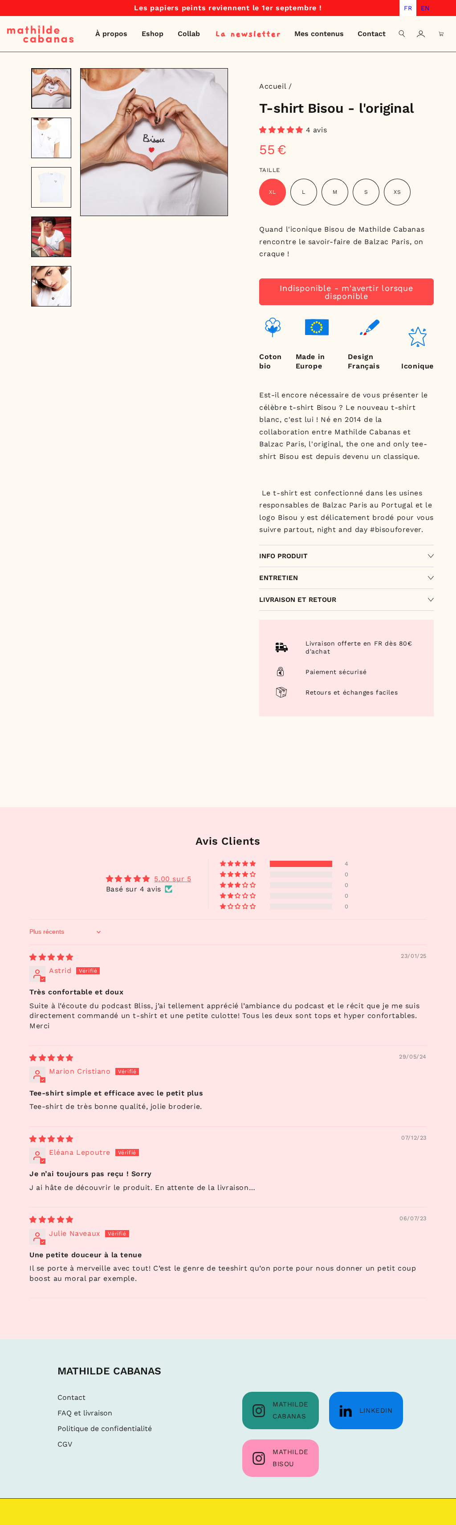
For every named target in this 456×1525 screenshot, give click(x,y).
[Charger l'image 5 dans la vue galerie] (51, 286)
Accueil (272, 86)
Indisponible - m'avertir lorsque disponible (346, 292)
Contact (71, 1397)
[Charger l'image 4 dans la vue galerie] (51, 237)
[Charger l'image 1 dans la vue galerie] (51, 88)
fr (408, 8)
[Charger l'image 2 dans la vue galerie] (51, 138)
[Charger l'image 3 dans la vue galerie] (51, 187)
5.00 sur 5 (172, 879)
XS (397, 192)
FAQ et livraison (84, 1413)
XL (272, 192)
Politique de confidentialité (104, 1428)
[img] (51, 957)
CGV (64, 1444)
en (425, 8)
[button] (402, 34)
